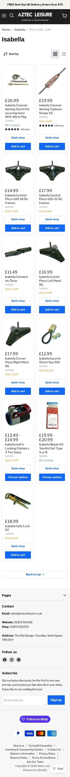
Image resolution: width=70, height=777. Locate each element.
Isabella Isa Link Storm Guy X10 (49, 360)
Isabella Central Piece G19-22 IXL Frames (51, 199)
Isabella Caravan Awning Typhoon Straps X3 (50, 109)
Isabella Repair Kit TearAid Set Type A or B (51, 448)
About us (18, 745)
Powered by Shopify (35, 770)
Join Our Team (35, 761)
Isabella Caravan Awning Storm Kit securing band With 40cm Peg (17, 111)
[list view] (64, 54)
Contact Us (54, 749)
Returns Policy (19, 757)
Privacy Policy (47, 753)
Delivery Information (22, 753)
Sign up (56, 700)
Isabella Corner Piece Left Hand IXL (50, 280)
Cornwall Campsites (40, 745)
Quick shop (18, 137)
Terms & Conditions (44, 757)
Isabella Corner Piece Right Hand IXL (17, 362)
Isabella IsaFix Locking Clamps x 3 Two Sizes (17, 448)
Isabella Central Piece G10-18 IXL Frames (16, 199)
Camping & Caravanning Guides (24, 749)
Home (6, 29)
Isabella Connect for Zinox (16, 279)
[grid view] (55, 54)
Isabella (20, 29)
